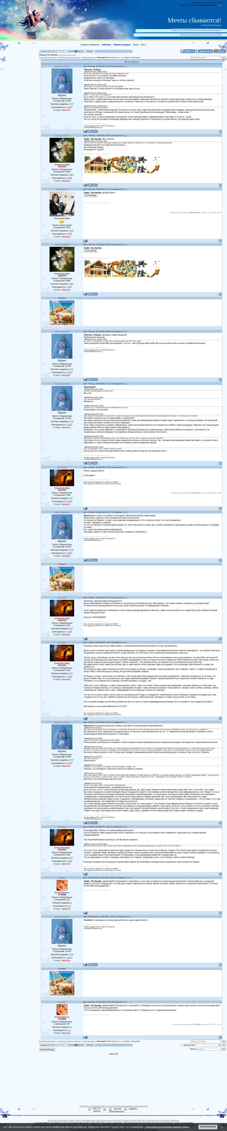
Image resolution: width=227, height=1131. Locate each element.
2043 (125, 189)
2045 (125, 331)
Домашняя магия (88, 57)
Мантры (141, 1120)
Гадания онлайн (129, 1120)
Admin (69, 55)
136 (73, 51)
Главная (175, 30)
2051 (125, 722)
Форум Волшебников (47, 57)
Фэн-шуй (96, 1120)
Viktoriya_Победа (62, 135)
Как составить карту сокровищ (77, 1120)
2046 (125, 384)
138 (79, 51)
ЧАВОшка (106, 45)
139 (82, 51)
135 (70, 51)
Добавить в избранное (190, 34)
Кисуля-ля (62, 467)
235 (88, 51)
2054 (129, 916)
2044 (125, 244)
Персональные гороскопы (157, 1120)
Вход (219, 30)
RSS (220, 5)
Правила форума (122, 45)
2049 (125, 597)
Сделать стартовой (212, 34)
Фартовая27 (62, 189)
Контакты (174, 1120)
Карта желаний (55, 1120)
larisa (74, 55)
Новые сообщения (90, 45)
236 (91, 51)
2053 (129, 878)
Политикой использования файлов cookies (167, 1127)
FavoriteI (62, 878)
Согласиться (208, 1127)
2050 (125, 642)
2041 (125, 66)
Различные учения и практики (69, 57)
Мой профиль (195, 30)
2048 (125, 512)
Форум (184, 30)
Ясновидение (102, 57)
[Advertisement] (22, 64)
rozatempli (62, 55)
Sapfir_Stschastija (62, 66)
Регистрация (209, 30)
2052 (125, 827)
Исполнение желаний (110, 1120)
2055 (125, 1002)
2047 (125, 467)
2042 (125, 135)
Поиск (136, 45)
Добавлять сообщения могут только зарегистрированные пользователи (113, 1106)
